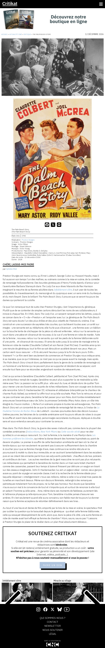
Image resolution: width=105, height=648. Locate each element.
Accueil (4, 34)
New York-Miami (49, 431)
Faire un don (52, 565)
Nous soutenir (53, 630)
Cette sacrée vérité (70, 431)
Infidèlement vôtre (63, 289)
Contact (52, 621)
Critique (27, 34)
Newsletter (52, 625)
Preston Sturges (28, 240)
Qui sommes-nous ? (52, 618)
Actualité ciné (15, 34)
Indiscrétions (33, 431)
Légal (52, 633)
